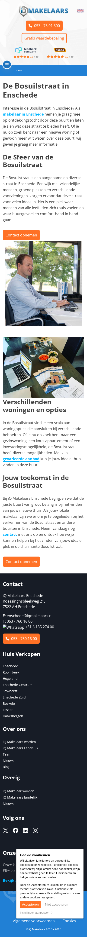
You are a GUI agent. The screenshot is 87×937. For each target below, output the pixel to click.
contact (10, 534)
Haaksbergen (13, 716)
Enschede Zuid (14, 697)
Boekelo (9, 703)
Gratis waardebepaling (44, 38)
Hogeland (10, 678)
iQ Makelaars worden (19, 742)
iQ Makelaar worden (18, 791)
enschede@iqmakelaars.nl (29, 615)
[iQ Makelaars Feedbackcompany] (26, 49)
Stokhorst (10, 691)
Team (7, 754)
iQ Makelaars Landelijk (20, 748)
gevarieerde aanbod (21, 458)
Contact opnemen (21, 235)
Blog (6, 767)
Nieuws (8, 760)
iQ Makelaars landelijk (20, 797)
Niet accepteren (56, 904)
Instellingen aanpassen (35, 912)
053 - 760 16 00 (23, 638)
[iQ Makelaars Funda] (60, 49)
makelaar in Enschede (23, 114)
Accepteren (30, 904)
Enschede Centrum (17, 685)
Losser (8, 709)
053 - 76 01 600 (46, 25)
